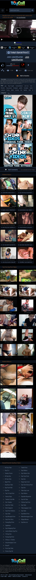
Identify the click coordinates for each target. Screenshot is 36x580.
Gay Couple (11, 86)
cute (4, 262)
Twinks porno (7, 473)
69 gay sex (7, 476)
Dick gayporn (8, 508)
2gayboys (7, 525)
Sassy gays (7, 496)
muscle (9, 262)
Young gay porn (8, 537)
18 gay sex (7, 534)
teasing (16, 192)
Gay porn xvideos (9, 511)
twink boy (9, 245)
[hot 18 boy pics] (8, 384)
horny (8, 90)
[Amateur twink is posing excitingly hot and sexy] (8, 457)
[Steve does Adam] (25, 384)
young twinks (30, 227)
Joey (21, 227)
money (17, 90)
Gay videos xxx (24, 473)
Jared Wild (5, 192)
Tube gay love (24, 490)
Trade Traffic (4, 576)
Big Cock (7, 227)
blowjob (15, 88)
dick (30, 90)
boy (5, 245)
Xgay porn (6, 482)
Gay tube (6, 514)
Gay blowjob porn (9, 516)
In (32, 90)
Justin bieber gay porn (10, 531)
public (20, 88)
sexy (26, 245)
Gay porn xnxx (8, 519)
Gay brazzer (23, 522)
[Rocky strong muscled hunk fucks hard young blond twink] (25, 258)
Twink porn (23, 467)
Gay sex (6, 490)
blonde (3, 88)
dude (12, 90)
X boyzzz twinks (9, 540)
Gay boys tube (8, 485)
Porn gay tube (8, 548)
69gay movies (24, 519)
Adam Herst (11, 192)
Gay (9, 93)
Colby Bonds (12, 210)
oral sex (26, 86)
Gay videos (23, 470)
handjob (26, 88)
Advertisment (28, 575)
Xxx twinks (7, 502)
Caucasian (9, 88)
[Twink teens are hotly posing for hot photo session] (25, 433)
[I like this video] (2, 65)
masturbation (19, 86)
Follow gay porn (24, 502)
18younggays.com (25, 508)
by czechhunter (21, 17)
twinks (25, 90)
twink (31, 88)
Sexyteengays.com (9, 542)
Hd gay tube (7, 467)
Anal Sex (13, 245)
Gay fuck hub (7, 487)
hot (21, 90)
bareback (24, 227)
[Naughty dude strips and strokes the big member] (25, 189)
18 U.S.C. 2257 (4, 575)
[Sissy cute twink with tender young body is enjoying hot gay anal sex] (8, 241)
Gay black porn (24, 514)
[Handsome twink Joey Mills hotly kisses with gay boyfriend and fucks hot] (25, 223)
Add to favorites (24, 76)
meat (23, 245)
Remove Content (17, 576)
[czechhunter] (18, 42)
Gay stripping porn (9, 528)
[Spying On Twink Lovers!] (25, 409)
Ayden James (6, 210)
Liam (26, 262)
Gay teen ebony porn (26, 485)
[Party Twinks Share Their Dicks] (8, 409)
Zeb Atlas (22, 262)
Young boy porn (8, 522)
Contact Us (25, 576)
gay (6, 86)
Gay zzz (6, 470)
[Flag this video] (28, 65)
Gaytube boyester (25, 496)
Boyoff (6, 545)
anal (4, 227)
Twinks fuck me (8, 499)
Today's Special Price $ (19, 52)
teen (31, 86)
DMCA (9, 576)
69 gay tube (7, 479)
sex (3, 245)
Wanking (31, 210)
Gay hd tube (23, 499)
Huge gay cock (24, 482)
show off (13, 262)
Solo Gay (24, 192)
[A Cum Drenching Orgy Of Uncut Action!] (8, 433)
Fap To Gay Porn (8, 493)
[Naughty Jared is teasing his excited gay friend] (8, 189)
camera (3, 90)
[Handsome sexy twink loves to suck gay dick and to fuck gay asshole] (25, 241)
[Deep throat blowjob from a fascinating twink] (8, 206)
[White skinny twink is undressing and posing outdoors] (25, 206)
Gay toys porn (24, 476)
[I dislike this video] (22, 65)
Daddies (12, 227)
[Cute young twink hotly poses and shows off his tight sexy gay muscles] (8, 258)
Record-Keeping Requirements (16, 575)
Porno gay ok (8, 551)
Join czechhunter (18, 58)
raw (20, 245)
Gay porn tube (8, 505)
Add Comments (13, 170)
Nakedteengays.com (26, 516)
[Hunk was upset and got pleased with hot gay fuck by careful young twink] (8, 223)
